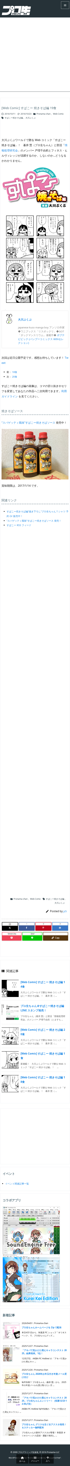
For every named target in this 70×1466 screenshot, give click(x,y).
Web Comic (58, 113)
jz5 (65, 911)
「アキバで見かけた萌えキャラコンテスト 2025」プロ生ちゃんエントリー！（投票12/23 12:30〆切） (44, 1400)
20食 (14, 376)
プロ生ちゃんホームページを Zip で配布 (42, 1327)
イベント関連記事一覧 (17, 1183)
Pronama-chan (43, 113)
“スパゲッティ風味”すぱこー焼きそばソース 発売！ (34, 520)
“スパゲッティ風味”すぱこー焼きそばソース (28, 422)
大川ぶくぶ (30, 117)
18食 (14, 372)
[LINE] (32, 938)
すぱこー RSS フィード (19, 525)
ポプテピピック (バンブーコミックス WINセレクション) (41, 338)
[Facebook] (27, 928)
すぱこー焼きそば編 (14, 117)
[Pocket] (12, 938)
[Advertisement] (35, 54)
